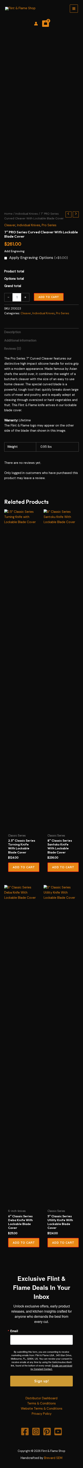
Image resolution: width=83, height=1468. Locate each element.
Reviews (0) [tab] (12, 349)
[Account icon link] (36, 24)
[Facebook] (25, 1431)
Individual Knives (26, 214)
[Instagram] (36, 1431)
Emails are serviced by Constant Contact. (51, 1367)
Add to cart (49, 297)
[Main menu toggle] (74, 9)
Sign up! (41, 1381)
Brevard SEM (53, 1458)
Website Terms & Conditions (41, 1409)
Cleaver (10, 225)
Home (8, 214)
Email (14, 1330)
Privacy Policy (42, 1414)
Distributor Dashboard (41, 1398)
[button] (23, 867)
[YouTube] (58, 1431)
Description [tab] (12, 332)
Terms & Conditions (41, 1403)
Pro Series (49, 225)
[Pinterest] (47, 1431)
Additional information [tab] (20, 341)
